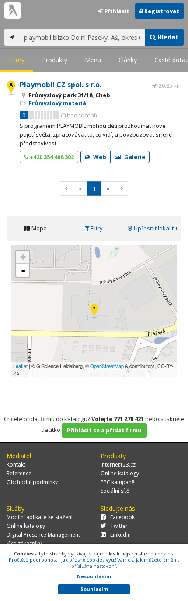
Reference (19, 473)
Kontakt (16, 464)
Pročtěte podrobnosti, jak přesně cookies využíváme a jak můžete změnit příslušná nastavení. (94, 562)
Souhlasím (94, 589)
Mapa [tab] (38, 228)
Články (127, 60)
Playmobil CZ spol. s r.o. (60, 84)
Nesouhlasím (94, 576)
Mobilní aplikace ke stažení (40, 517)
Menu (93, 60)
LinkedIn (120, 534)
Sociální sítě (115, 491)
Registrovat (161, 11)
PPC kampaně (118, 482)
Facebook (122, 517)
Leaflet (20, 365)
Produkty (54, 60)
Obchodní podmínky (32, 482)
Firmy (16, 60)
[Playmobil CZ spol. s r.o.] (94, 311)
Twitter (119, 526)
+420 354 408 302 (51, 157)
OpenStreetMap (107, 365)
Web (99, 157)
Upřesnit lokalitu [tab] (154, 228)
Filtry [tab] (96, 228)
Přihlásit (116, 11)
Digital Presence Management (43, 534)
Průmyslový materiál (58, 103)
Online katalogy (120, 473)
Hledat (167, 37)
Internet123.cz (118, 464)
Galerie (134, 157)
